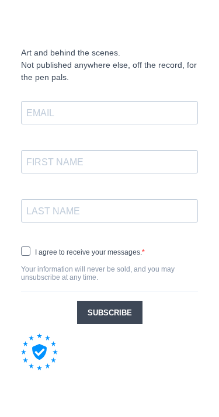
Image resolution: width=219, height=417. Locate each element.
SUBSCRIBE (110, 312)
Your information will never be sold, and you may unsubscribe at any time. (98, 273)
